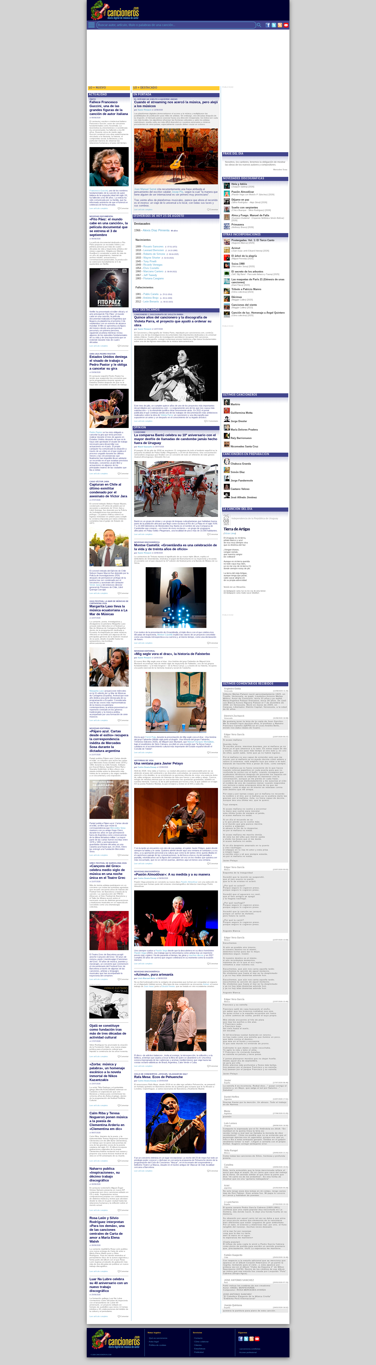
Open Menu (91, 25)
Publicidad (199, 1352)
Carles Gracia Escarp (147, 767)
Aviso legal (154, 1342)
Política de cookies (157, 1345)
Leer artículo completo (98, 208)
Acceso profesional (248, 1352)
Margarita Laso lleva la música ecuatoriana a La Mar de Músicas (108, 610)
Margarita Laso (96, 691)
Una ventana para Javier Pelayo (158, 763)
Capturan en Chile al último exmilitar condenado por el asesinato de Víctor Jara (108, 490)
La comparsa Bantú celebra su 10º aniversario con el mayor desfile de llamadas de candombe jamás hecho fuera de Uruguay (175, 439)
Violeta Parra (167, 415)
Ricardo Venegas (153, 264)
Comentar (123, 208)
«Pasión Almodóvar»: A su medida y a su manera (172, 874)
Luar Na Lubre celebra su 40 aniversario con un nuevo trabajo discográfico (108, 1285)
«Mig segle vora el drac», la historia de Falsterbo (172, 654)
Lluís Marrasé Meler (146, 978)
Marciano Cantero (153, 271)
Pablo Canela (150, 294)
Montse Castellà (165, 634)
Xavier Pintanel (144, 110)
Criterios (198, 1345)
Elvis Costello (151, 268)
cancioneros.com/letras (250, 1349)
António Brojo (150, 297)
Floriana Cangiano (153, 278)
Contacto (198, 1338)
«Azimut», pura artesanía (153, 974)
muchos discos (196, 955)
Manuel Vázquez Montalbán (200, 742)
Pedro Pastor (95, 432)
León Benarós (151, 301)
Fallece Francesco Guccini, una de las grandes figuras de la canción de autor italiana (108, 108)
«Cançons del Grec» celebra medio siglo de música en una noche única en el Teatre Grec (107, 872)
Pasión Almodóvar (189, 882)
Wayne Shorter (151, 257)
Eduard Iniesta (168, 986)
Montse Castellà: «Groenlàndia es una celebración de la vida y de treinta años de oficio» (175, 547)
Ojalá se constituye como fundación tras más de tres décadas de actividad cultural (107, 1031)
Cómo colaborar (201, 1342)
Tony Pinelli (149, 261)
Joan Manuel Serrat (145, 189)
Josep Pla (177, 192)
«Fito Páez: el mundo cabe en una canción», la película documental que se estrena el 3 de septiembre (108, 227)
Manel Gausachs (145, 447)
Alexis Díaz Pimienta (156, 230)
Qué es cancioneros (158, 1338)
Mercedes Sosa (117, 828)
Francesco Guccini (98, 190)
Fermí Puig (150, 737)
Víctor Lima (229, 533)
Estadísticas (199, 1349)
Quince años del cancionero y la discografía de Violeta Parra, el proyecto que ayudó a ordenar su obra (172, 321)
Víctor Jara (94, 585)
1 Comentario (211, 421)
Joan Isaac (149, 986)
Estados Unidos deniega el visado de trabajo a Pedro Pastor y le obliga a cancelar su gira (108, 362)
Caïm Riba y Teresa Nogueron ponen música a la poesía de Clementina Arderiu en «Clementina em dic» (108, 1121)
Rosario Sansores (153, 246)
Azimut (206, 984)
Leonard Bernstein (153, 250)
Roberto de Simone (154, 253)
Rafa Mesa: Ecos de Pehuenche (158, 1077)
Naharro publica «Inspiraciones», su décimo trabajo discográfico (104, 1174)
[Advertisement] (188, 57)
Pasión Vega (161, 950)
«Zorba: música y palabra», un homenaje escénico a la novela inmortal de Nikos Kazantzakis (107, 1072)
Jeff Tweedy (150, 275)
